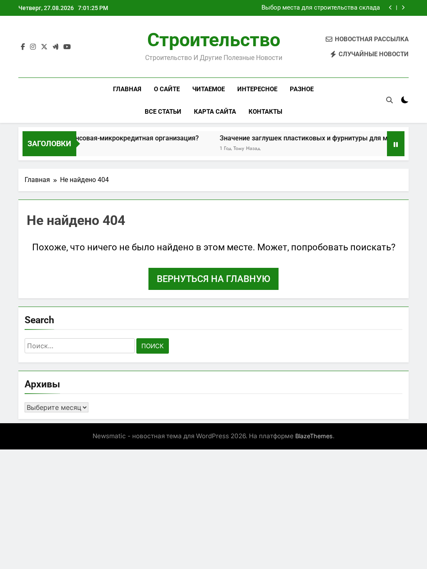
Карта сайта (215, 111)
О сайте (167, 89)
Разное (302, 89)
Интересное (257, 89)
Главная (127, 89)
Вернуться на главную (213, 279)
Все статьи (163, 111)
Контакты (265, 111)
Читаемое (208, 89)
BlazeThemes (314, 435)
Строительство (213, 40)
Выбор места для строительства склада (320, 8)
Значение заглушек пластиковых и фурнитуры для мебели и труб (318, 138)
